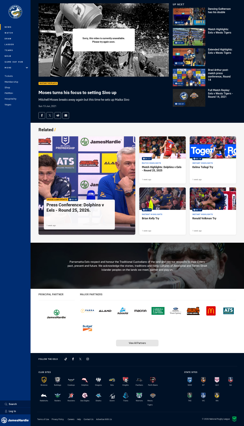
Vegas (8, 104)
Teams (9, 50)
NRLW (8, 56)
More (8, 67)
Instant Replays (48, 83)
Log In (12, 411)
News (8, 27)
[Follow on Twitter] (80, 359)
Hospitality (10, 98)
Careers (71, 419)
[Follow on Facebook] (73, 359)
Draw (8, 38)
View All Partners (137, 343)
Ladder (9, 44)
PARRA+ (9, 93)
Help (79, 419)
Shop (7, 87)
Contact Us (88, 419)
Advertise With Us (104, 419)
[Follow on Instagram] (87, 359)
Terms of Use (43, 419)
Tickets (9, 75)
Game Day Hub (14, 62)
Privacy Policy (58, 419)
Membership (11, 81)
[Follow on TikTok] (65, 359)
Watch (9, 33)
